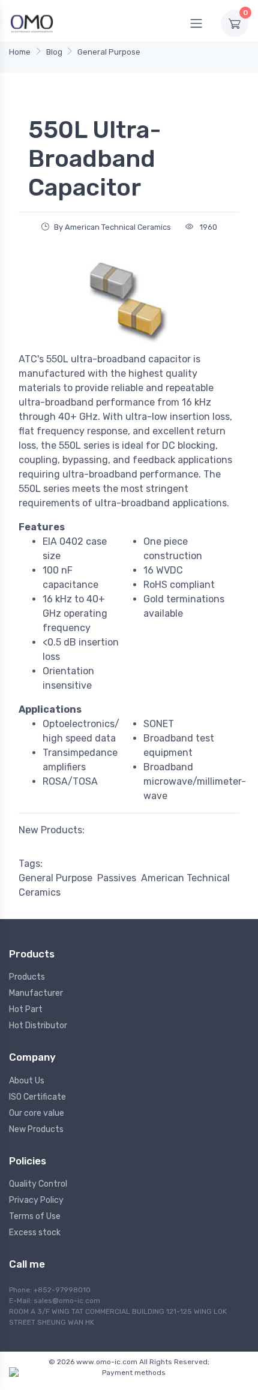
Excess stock (35, 1232)
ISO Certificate (37, 1097)
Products (27, 977)
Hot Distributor (38, 1025)
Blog (54, 51)
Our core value (36, 1113)
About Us (26, 1081)
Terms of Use (35, 1216)
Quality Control (38, 1184)
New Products (36, 1129)
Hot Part (26, 1009)
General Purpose (108, 51)
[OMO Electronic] (32, 23)
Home (20, 51)
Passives (116, 878)
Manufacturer (36, 993)
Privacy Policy (36, 1200)
